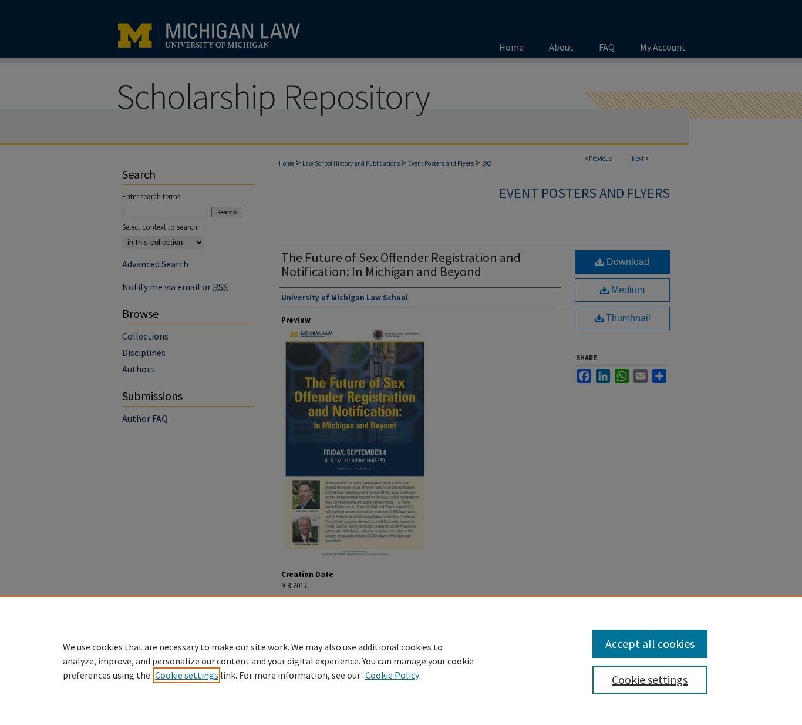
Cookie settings (186, 675)
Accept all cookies (650, 643)
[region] (401, 660)
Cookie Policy (392, 675)
